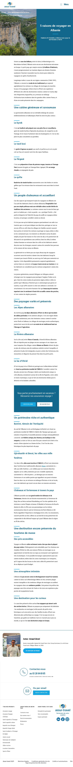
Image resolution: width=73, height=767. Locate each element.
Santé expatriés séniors (9, 722)
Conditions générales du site (41, 761)
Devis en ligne (28, 404)
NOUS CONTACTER (41, 692)
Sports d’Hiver (6, 751)
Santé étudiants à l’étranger (10, 731)
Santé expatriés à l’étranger (10, 719)
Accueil (3, 12)
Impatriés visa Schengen (9, 725)
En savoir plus (45, 404)
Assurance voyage (7, 711)
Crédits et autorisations (59, 761)
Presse (22, 724)
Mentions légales (23, 761)
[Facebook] (63, 720)
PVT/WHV (5, 734)
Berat (44, 466)
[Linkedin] (58, 720)
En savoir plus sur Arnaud (32, 650)
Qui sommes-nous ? (25, 715)
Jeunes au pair (6, 737)
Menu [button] (66, 4)
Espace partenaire (42, 717)
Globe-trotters (7, 745)
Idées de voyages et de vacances (18, 12)
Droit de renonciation (26, 718)
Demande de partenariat (44, 711)
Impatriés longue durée (9, 728)
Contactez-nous (24, 712)
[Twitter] (67, 720)
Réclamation (23, 721)
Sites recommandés (43, 714)
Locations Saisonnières (9, 748)
